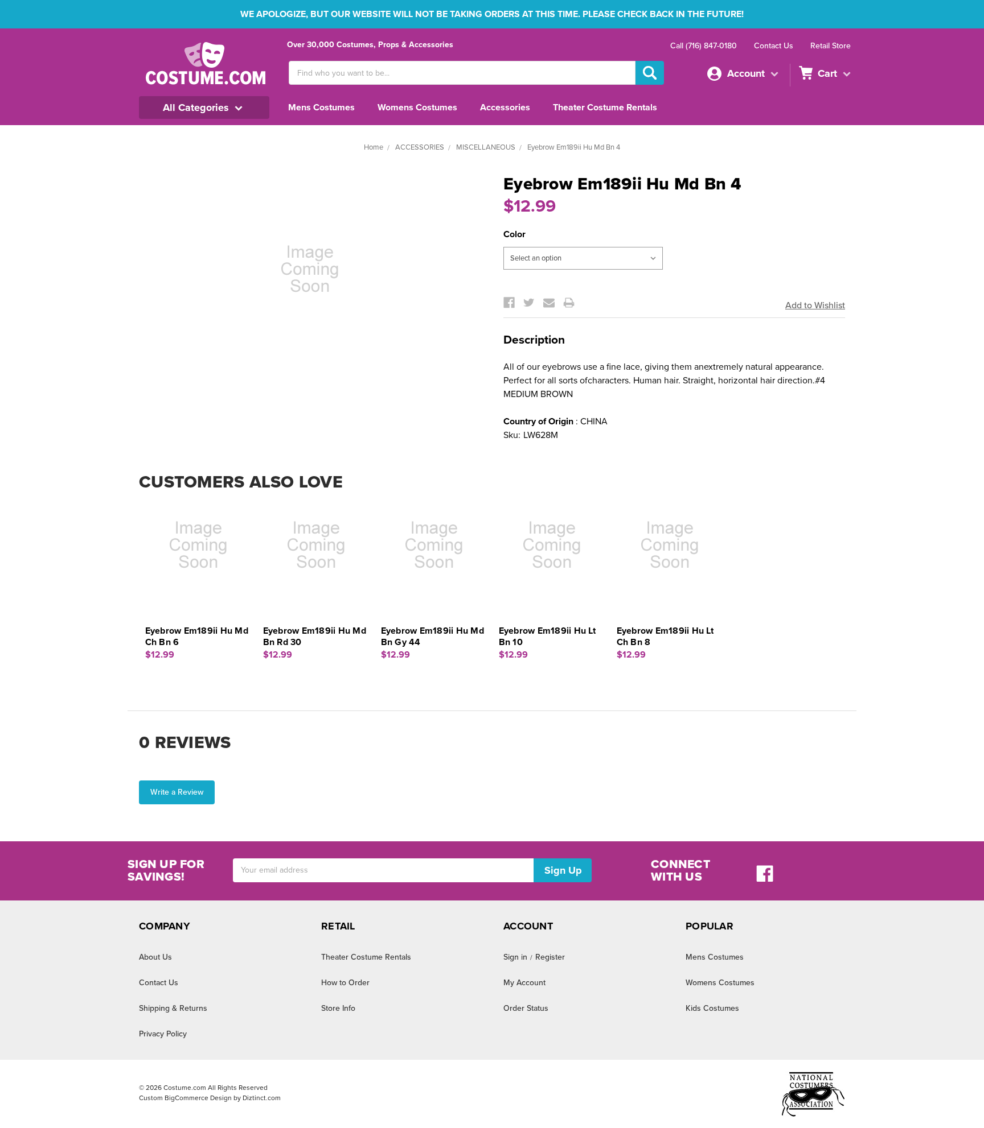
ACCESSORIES (419, 147)
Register (550, 957)
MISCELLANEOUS (485, 147)
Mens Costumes (321, 107)
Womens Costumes (417, 107)
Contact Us (773, 46)
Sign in (515, 957)
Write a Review (176, 792)
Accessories (505, 107)
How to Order (345, 982)
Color (514, 234)
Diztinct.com (262, 1098)
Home (373, 147)
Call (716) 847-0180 (703, 46)
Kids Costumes (712, 1008)
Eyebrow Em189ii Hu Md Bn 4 (573, 147)
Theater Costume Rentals (605, 107)
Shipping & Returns (173, 1008)
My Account (524, 982)
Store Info (338, 1008)
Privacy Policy (163, 1034)
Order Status (525, 1008)
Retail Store (830, 46)
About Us (155, 957)
